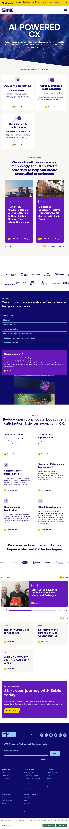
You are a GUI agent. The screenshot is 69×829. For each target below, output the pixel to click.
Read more (10, 641)
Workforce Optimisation (31, 775)
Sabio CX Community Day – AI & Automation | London (17, 660)
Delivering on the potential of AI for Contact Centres (48, 633)
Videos (4, 806)
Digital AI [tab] (6, 320)
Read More (37, 603)
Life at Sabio (27, 803)
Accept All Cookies (48, 825)
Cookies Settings (7, 825)
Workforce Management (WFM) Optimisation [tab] (19, 338)
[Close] (66, 820)
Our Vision (27, 797)
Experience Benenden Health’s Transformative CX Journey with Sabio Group (49, 213)
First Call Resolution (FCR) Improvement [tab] (17, 334)
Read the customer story (19, 239)
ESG (25, 800)
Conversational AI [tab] (8, 315)
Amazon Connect (52, 772)
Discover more (19, 107)
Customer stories (7, 800)
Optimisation (5, 778)
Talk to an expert (13, 371)
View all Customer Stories (55, 246)
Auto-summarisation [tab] (10, 324)
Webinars (4, 809)
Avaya (48, 775)
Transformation (6, 775)
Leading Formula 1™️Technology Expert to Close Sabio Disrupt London (47, 592)
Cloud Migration (28, 789)
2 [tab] (61, 610)
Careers (26, 806)
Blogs (3, 797)
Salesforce (50, 784)
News (34, 585)
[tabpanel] (34, 594)
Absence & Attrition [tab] (10, 343)
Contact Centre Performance (32, 778)
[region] (34, 823)
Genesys (49, 778)
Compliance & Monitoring (31, 786)
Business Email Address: (11, 750)
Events (6, 652)
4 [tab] (66, 610)
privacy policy (43, 759)
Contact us (27, 814)
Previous (2, 610)
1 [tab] (59, 610)
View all (65, 577)
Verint (48, 790)
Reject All (61, 825)
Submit (54, 753)
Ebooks (6, 625)
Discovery (4, 772)
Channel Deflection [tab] (10, 329)
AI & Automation (29, 772)
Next (10, 246)
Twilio (48, 787)
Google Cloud (51, 781)
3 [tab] (64, 610)
